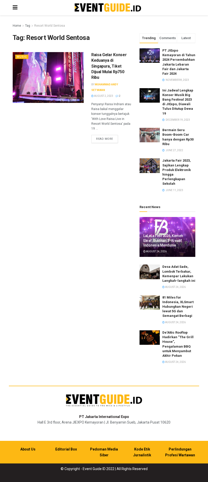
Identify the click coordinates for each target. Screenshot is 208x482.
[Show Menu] (15, 7)
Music (22, 56)
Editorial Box (66, 449)
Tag (27, 25)
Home (17, 25)
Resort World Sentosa (49, 25)
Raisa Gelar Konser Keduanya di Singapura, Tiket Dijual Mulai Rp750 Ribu (109, 66)
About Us (28, 449)
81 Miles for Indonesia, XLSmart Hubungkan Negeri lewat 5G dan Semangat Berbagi (178, 307)
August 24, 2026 (156, 251)
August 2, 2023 (103, 96)
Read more (107, 139)
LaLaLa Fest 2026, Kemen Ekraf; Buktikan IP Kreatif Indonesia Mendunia (163, 240)
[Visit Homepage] (108, 7)
